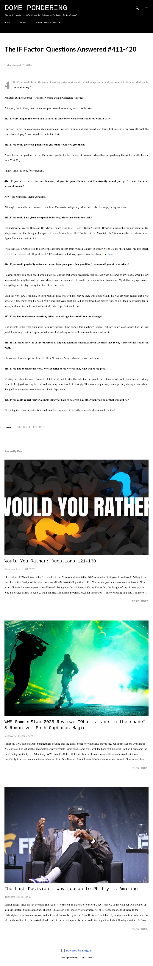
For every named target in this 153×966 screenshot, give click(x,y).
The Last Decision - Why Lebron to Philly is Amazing (71, 888)
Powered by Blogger (78, 950)
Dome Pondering (35, 8)
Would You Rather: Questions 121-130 (50, 561)
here (110, 254)
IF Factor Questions (30, 427)
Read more (140, 601)
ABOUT (22, 22)
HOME (7, 22)
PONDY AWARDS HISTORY (49, 22)
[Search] (137, 6)
